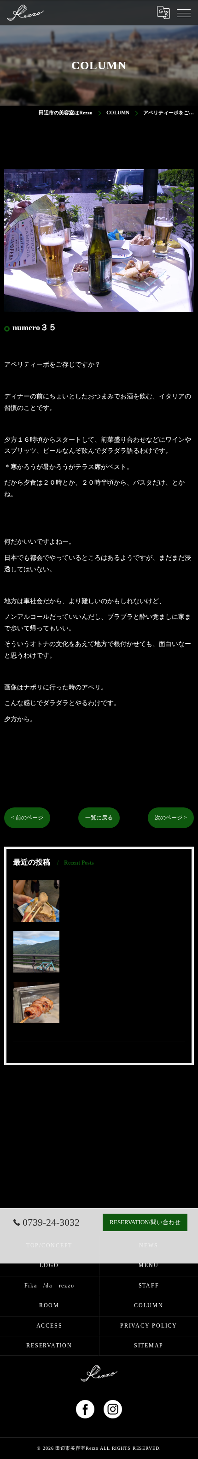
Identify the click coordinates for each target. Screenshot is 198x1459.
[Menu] (184, 12)
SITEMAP (148, 1345)
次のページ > (171, 817)
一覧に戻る (99, 817)
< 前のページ (27, 817)
